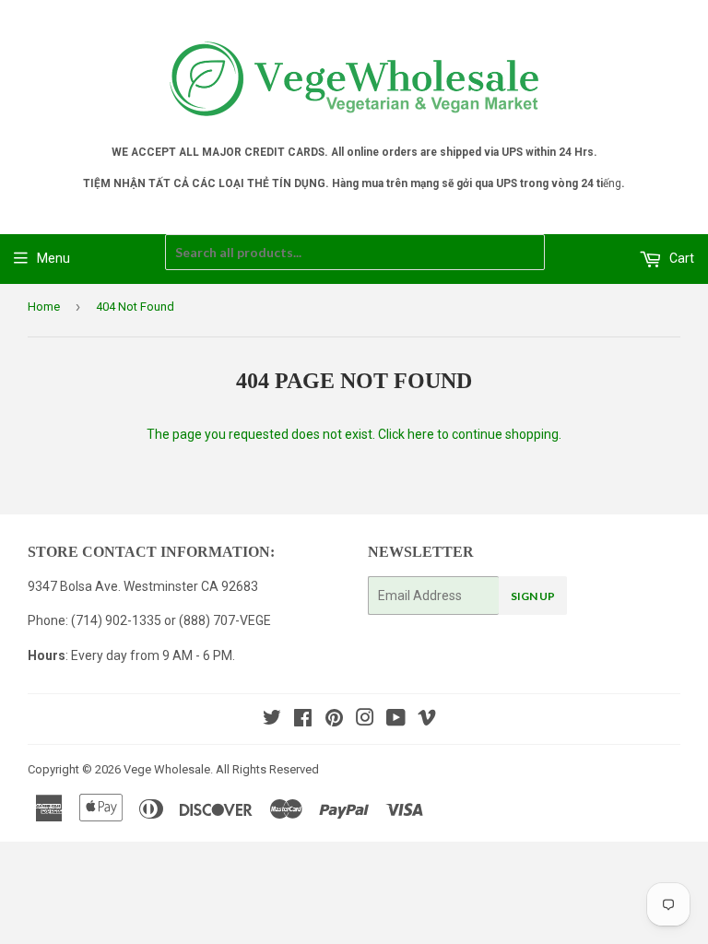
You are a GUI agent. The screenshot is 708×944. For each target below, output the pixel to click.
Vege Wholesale (167, 769)
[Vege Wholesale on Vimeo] (427, 720)
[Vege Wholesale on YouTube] (396, 720)
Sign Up (533, 596)
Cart (680, 258)
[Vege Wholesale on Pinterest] (334, 720)
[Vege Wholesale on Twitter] (272, 720)
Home (44, 306)
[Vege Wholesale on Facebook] (303, 720)
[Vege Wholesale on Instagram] (365, 720)
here (420, 434)
